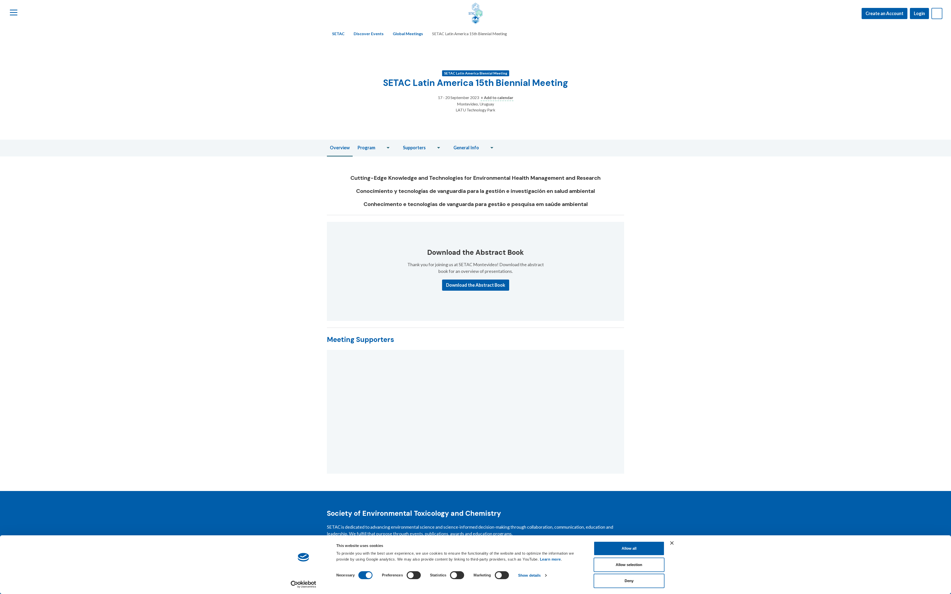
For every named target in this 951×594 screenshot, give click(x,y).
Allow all (629, 548)
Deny (629, 581)
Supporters (414, 147)
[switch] (414, 575)
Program (366, 147)
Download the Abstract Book (475, 285)
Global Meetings (408, 33)
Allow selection (629, 565)
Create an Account (884, 13)
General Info (466, 147)
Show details (529, 575)
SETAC (338, 33)
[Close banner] (672, 543)
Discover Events (369, 33)
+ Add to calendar (497, 97)
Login (919, 13)
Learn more (550, 559)
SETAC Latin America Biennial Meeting (475, 73)
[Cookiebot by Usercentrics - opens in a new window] (303, 584)
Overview (340, 147)
